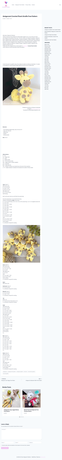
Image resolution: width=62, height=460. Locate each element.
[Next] (39, 403)
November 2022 (48, 68)
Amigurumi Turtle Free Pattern (50, 39)
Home (13, 4)
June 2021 (47, 86)
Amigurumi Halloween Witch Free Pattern (34, 379)
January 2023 (47, 65)
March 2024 (47, 44)
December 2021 (48, 77)
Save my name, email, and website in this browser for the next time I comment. (16, 445)
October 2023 (47, 51)
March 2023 (47, 62)
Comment (4, 429)
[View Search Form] (60, 5)
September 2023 (48, 53)
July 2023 (46, 56)
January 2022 (47, 75)
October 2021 (47, 80)
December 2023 (48, 49)
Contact (33, 4)
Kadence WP (42, 457)
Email (17, 442)
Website (31, 442)
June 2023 (47, 57)
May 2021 (46, 87)
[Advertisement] (21, 27)
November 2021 (48, 78)
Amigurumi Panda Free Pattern (51, 34)
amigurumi (5, 371)
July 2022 (46, 71)
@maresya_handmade (35, 108)
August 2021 (47, 83)
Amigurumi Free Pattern (19, 4)
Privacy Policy (28, 4)
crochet (25, 371)
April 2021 (46, 89)
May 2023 (47, 59)
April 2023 (47, 60)
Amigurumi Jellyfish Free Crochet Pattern (53, 29)
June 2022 (47, 72)
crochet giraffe (5, 373)
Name (3, 442)
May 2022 (46, 74)
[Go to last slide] (4, 403)
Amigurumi (25, 45)
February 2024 (47, 46)
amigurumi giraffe (20, 371)
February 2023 (47, 63)
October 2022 (47, 69)
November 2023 (48, 50)
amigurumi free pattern (12, 371)
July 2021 (46, 84)
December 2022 (48, 66)
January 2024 (47, 47)
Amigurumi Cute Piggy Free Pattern (8, 379)
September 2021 (48, 81)
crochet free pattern (31, 371)
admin (5, 18)
